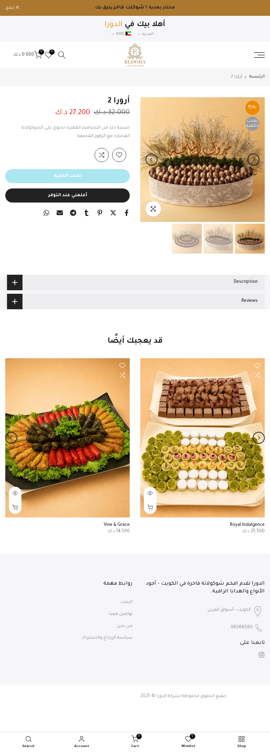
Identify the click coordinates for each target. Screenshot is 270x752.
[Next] (152, 160)
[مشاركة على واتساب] (46, 213)
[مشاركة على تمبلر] (86, 213)
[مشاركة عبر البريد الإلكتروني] (60, 213)
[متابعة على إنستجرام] (261, 655)
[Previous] (253, 160)
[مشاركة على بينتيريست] (100, 213)
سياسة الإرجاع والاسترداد (107, 637)
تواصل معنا (121, 614)
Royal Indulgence (247, 525)
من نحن (125, 626)
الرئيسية (257, 77)
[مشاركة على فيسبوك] (126, 213)
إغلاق (256, 8)
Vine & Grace (117, 525)
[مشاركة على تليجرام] (73, 213)
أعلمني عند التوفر (67, 195)
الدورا (161, 696)
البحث (127, 602)
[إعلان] (135, 8)
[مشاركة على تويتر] (113, 213)
